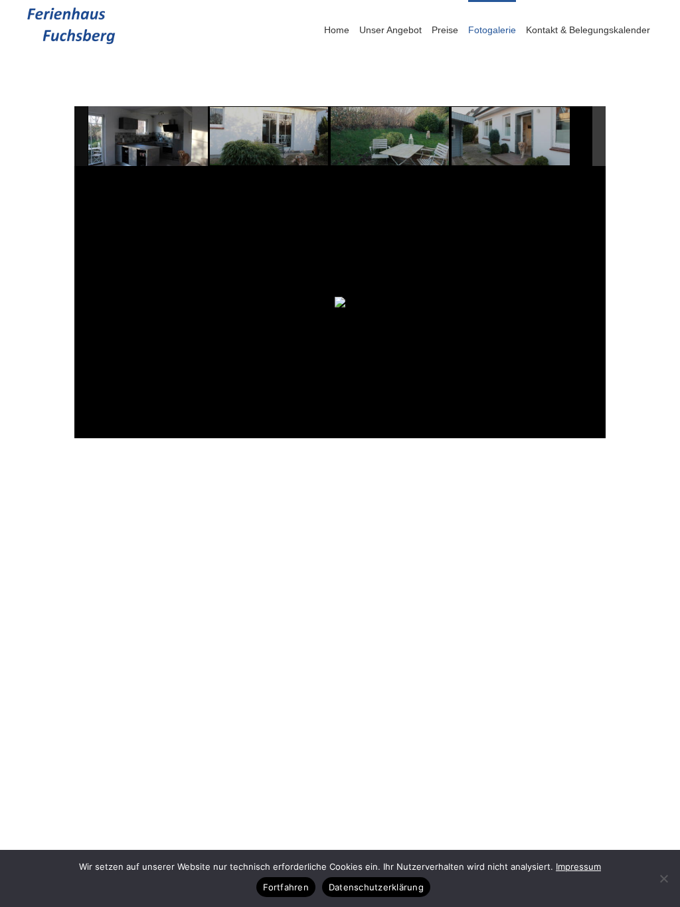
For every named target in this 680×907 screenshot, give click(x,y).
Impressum (578, 866)
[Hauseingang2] (511, 137)
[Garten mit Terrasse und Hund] (390, 137)
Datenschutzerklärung (376, 887)
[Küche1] (148, 136)
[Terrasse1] (269, 137)
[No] (663, 878)
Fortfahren (286, 887)
